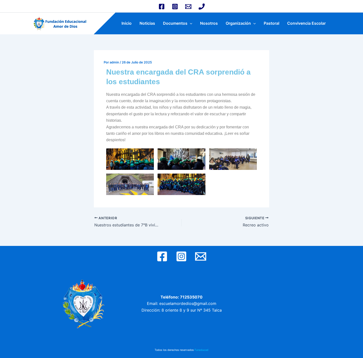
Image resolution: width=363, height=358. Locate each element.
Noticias (147, 23)
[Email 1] (188, 6)
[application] (189, 23)
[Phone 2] (202, 6)
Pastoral (271, 23)
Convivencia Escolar (306, 23)
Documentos (175, 23)
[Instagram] (175, 6)
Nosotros (209, 23)
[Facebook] (162, 6)
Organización (238, 23)
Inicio (126, 23)
